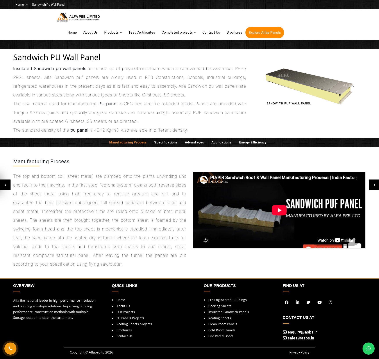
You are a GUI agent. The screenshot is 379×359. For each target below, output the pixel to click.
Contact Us (211, 32)
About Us (90, 32)
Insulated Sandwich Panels (228, 312)
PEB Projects (125, 312)
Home (20, 4)
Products (111, 32)
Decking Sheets (219, 306)
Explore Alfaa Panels (265, 33)
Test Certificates (141, 32)
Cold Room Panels (221, 330)
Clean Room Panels (222, 324)
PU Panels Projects (130, 318)
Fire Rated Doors (220, 336)
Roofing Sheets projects (134, 324)
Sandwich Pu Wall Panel (48, 4)
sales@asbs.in (300, 338)
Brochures (234, 32)
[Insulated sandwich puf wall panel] (309, 87)
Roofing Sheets (219, 318)
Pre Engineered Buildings (227, 300)
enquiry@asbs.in (302, 332)
